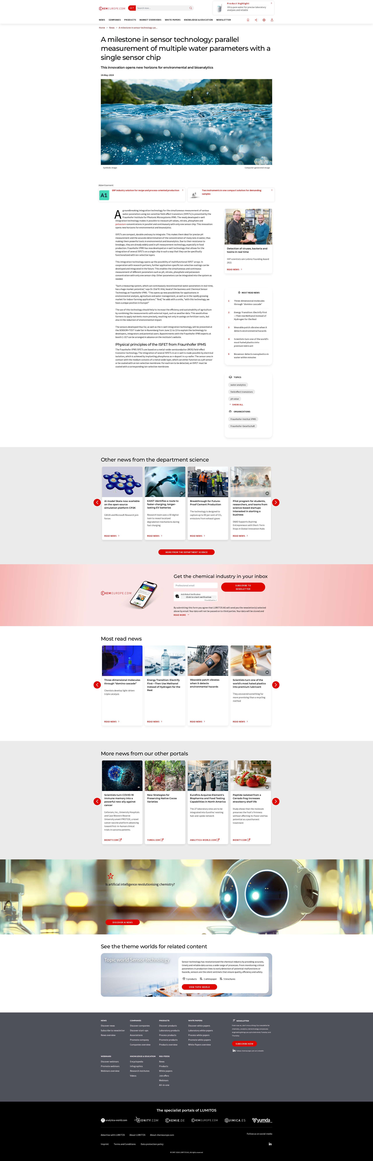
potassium (120, 224)
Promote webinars (110, 1066)
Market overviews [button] (150, 19)
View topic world (199, 986)
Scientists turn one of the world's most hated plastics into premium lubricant (251, 342)
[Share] (256, 20)
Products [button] (130, 19)
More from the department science (186, 552)
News (161, 1061)
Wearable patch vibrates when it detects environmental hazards (250, 329)
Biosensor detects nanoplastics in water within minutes (251, 356)
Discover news (108, 1025)
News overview (108, 1035)
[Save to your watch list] (248, 20)
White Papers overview (199, 1044)
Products (163, 1066)
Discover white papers (199, 1025)
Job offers (164, 1075)
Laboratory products (169, 1030)
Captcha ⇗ (211, 600)
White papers (165, 1070)
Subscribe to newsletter (243, 587)
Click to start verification (198, 597)
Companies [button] (115, 19)
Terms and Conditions (125, 1144)
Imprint (105, 1144)
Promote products (168, 1039)
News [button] (102, 19)
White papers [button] (173, 19)
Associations (136, 1035)
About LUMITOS (137, 1134)
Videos (133, 1075)
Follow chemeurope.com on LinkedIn (250, 1051)
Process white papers (199, 1035)
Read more (180, 614)
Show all (237, 404)
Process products (167, 1035)
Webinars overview (110, 1070)
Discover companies (140, 1025)
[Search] (191, 8)
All (131, 8)
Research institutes (139, 1070)
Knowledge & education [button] (198, 19)
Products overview (168, 1044)
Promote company (139, 1039)
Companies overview (140, 1044)
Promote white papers (199, 1039)
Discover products (168, 1025)
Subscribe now (244, 1043)
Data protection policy (152, 1144)
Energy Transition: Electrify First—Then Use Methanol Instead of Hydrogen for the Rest (250, 316)
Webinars (163, 1080)
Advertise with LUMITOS (113, 1134)
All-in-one (164, 1085)
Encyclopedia (136, 1061)
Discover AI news (123, 922)
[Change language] (264, 20)
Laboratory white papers (200, 1030)
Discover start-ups (139, 1030)
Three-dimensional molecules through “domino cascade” (249, 302)
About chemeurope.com (162, 1134)
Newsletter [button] (223, 19)
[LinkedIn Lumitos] (270, 1144)
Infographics (136, 1066)
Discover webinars (110, 1061)
